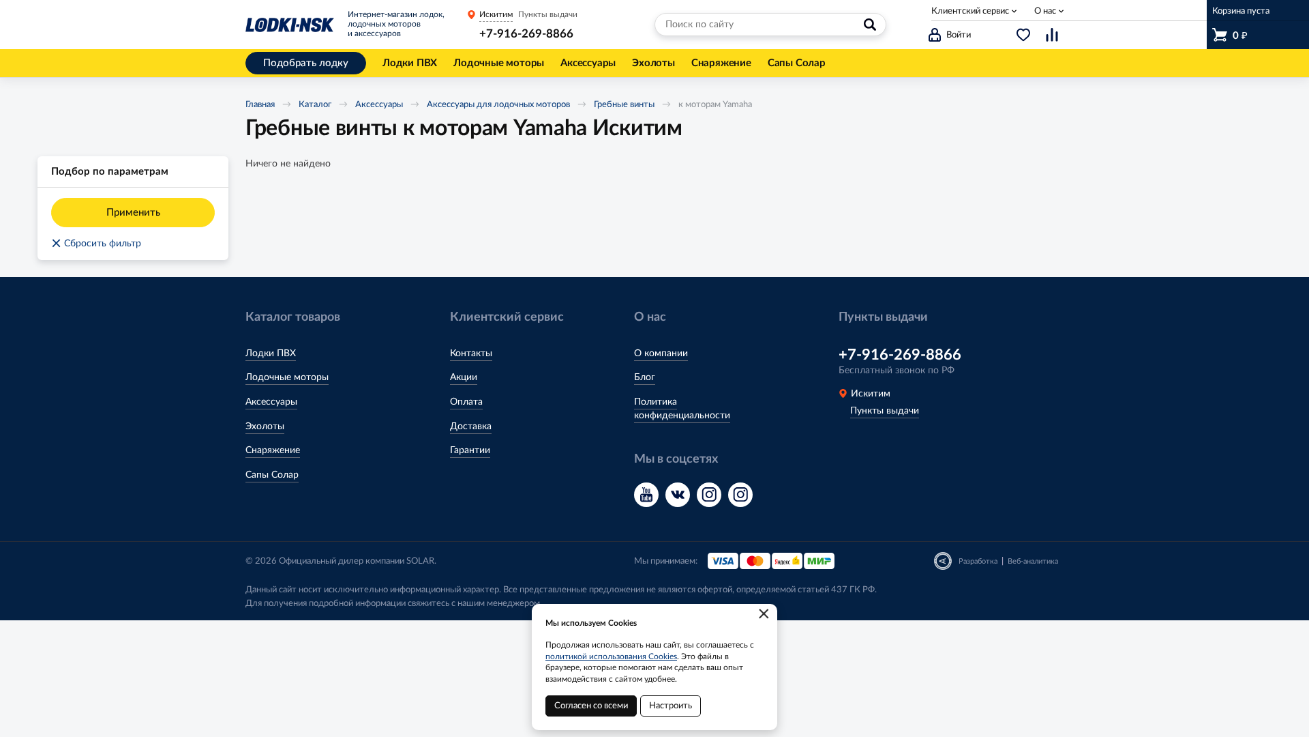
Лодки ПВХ (270, 353)
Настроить (670, 706)
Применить (133, 212)
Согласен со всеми (591, 706)
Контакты (471, 353)
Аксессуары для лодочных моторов (498, 104)
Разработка (978, 561)
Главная (260, 104)
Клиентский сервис (970, 11)
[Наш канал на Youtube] (646, 494)
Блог (644, 377)
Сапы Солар (272, 475)
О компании (661, 353)
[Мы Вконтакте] (677, 494)
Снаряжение (272, 450)
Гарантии (470, 450)
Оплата (466, 402)
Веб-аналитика (1033, 561)
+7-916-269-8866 (526, 34)
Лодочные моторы (287, 377)
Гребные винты (624, 104)
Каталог (315, 104)
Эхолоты (264, 426)
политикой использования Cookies (611, 656)
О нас (1045, 11)
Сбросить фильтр (96, 243)
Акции (463, 377)
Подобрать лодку (305, 63)
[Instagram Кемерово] (740, 494)
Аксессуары (379, 104)
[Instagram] (709, 494)
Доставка (471, 426)
